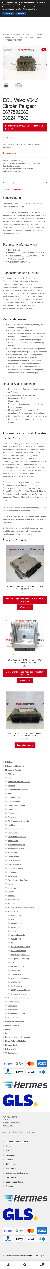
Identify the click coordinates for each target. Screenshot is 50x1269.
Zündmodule (13, 1017)
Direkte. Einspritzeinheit (21, 163)
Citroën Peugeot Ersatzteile (17, 1141)
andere (10, 778)
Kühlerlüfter (12, 852)
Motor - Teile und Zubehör (15, 1041)
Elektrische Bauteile (18, 34)
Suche (25, 1265)
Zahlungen (10, 1163)
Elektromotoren (14, 809)
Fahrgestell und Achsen (14, 1021)
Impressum (10, 1155)
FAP (12, 962)
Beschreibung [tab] (8, 182)
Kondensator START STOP (18, 848)
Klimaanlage (15, 970)
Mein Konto (8, 1265)
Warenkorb (38, 1263)
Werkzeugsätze (11, 1053)
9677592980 (18, 168)
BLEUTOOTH (16, 939)
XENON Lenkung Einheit (20, 990)
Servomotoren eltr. (15, 899)
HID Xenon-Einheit (18, 966)
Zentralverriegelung (18, 994)
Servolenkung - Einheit (20, 978)
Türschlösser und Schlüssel (19, 998)
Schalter (11, 892)
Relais (10, 884)
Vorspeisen (12, 1006)
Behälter (8, 762)
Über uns (9, 1186)
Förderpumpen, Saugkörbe (18, 821)
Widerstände (13, 1009)
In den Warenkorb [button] (25, 745)
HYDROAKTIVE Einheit (17, 837)
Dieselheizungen (14, 797)
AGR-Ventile (12, 774)
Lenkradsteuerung (15, 860)
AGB (8, 1150)
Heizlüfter (11, 825)
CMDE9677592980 (10, 171)
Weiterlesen (25, 607)
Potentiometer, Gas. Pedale (18, 880)
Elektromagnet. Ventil (16, 805)
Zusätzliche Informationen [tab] (13, 189)
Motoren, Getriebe (12, 1045)
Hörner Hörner (13, 833)
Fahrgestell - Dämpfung (20, 958)
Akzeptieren (8, 13)
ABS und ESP (16, 915)
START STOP (16, 982)
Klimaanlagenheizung (16, 844)
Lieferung (9, 1159)
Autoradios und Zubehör (18, 789)
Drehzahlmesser (14, 801)
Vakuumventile (14, 1002)
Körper (8, 1033)
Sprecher (11, 903)
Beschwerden (11, 1168)
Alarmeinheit (16, 927)
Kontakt (9, 1146)
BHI (9, 793)
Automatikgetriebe (18, 935)
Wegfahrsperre (16, 986)
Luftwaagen (12, 876)
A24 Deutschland (12, 1255)
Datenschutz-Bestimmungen (17, 1173)
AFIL (12, 919)
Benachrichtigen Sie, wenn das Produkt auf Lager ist (24, 127)
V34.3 (20, 171)
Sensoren (11, 895)
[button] (44, 49)
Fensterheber (13, 813)
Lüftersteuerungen (15, 868)
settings (25, 9)
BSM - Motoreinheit (18, 950)
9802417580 (28, 168)
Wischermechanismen (16, 1013)
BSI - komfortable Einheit (20, 947)
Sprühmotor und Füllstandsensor (21, 907)
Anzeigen (11, 785)
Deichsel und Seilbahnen (15, 766)
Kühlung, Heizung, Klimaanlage (17, 1037)
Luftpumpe (12, 872)
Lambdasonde (13, 856)
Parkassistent (16, 974)
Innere (7, 1029)
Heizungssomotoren (16, 829)
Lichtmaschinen (14, 864)
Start (7, 34)
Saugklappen (13, 888)
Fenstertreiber (13, 817)
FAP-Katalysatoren (12, 1025)
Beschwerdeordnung (14, 1181)
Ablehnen (21, 13)
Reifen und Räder (12, 1049)
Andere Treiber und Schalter (19, 781)
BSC (12, 943)
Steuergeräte (31, 34)
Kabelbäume (13, 840)
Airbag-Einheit (16, 923)
